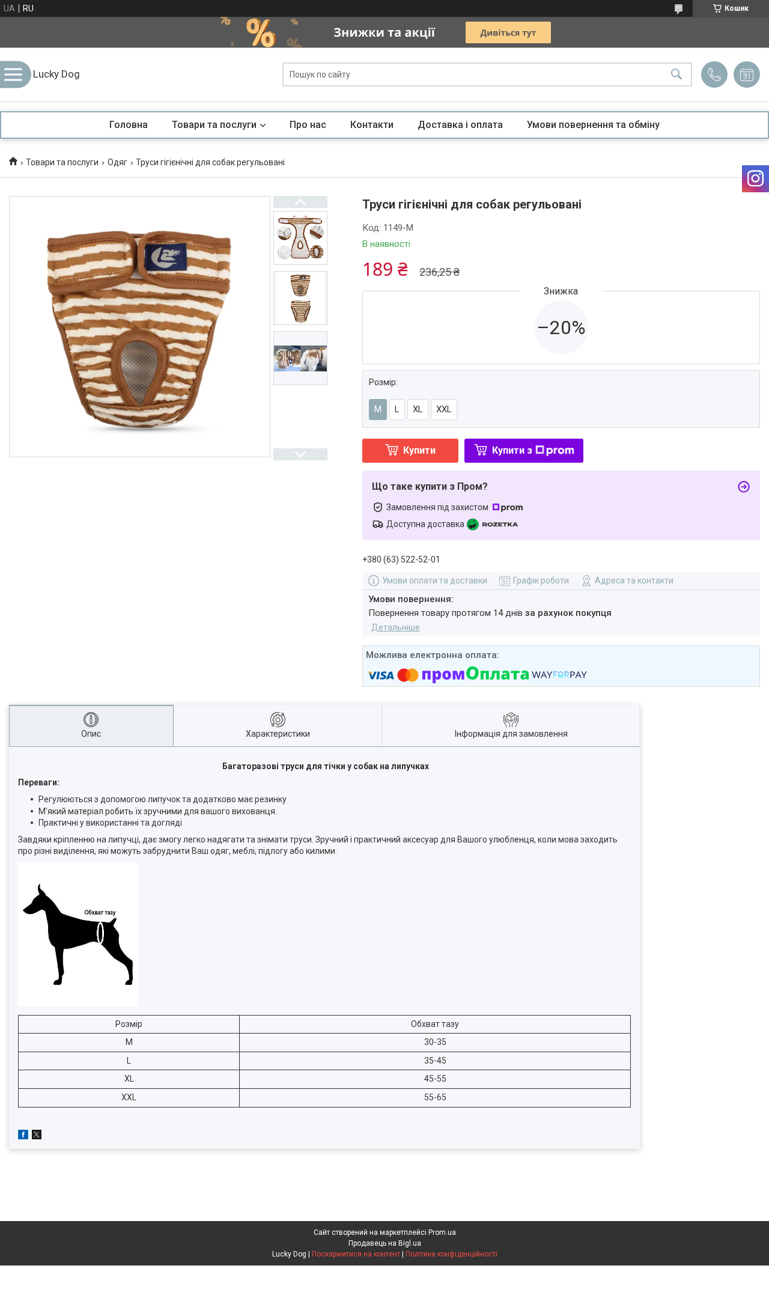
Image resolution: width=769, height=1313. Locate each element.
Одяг (117, 162)
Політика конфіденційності (451, 1254)
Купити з (512, 450)
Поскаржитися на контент (356, 1254)
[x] (36, 1136)
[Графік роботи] (747, 74)
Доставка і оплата (460, 124)
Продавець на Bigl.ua (384, 1243)
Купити (419, 450)
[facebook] (23, 1136)
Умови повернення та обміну (593, 124)
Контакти (372, 124)
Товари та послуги (214, 124)
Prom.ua (442, 1232)
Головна (128, 124)
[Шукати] (676, 75)
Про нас (308, 124)
